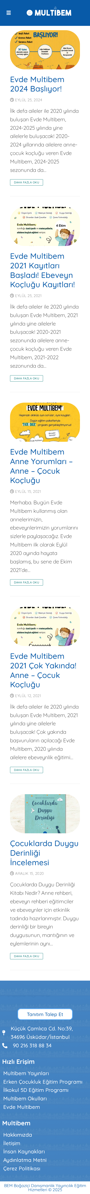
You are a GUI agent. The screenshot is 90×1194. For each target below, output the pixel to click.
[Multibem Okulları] (45, 1098)
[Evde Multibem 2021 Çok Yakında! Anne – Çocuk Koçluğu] (45, 626)
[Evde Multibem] (45, 1107)
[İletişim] (45, 1143)
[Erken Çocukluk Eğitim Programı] (45, 1082)
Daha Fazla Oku (26, 182)
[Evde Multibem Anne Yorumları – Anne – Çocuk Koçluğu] (45, 422)
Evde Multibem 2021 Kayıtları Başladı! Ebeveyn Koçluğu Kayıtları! (42, 270)
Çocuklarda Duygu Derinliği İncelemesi (44, 853)
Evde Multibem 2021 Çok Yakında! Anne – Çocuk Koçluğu (43, 670)
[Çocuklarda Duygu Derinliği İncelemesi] (45, 813)
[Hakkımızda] (45, 1135)
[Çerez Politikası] (45, 1168)
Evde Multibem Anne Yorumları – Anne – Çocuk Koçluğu (41, 466)
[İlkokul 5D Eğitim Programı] (45, 1090)
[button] (8, 13)
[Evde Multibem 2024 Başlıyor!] (45, 49)
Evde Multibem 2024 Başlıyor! (37, 84)
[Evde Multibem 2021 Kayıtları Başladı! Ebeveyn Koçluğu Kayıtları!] (45, 226)
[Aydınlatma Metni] (45, 1160)
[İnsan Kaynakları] (45, 1151)
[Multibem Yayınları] (45, 1073)
